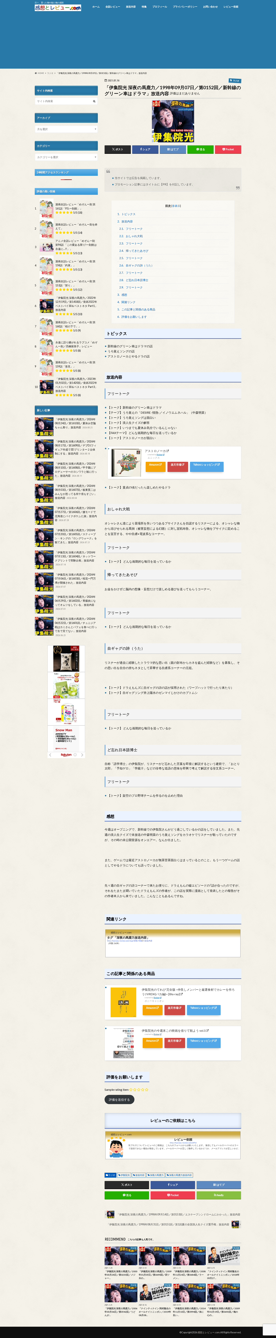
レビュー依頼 (231, 6)
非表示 (176, 205)
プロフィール (159, 6)
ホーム (96, 6)
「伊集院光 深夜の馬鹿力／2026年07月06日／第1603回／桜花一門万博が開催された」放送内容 (75, 580)
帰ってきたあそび (133, 250)
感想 (122, 294)
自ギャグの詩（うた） (136, 265)
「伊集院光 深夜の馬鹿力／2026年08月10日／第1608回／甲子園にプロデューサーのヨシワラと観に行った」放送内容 (76, 469)
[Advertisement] (138, 42)
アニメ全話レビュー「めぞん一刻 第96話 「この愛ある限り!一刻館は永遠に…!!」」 (76, 244)
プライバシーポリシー (185, 6)
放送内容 (131, 6)
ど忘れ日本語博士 (133, 280)
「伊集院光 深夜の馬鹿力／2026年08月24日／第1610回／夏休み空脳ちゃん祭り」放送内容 (75, 423)
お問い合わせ (210, 6)
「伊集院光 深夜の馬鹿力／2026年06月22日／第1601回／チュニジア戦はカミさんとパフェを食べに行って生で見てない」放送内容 (76, 626)
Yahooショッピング (205, 464)
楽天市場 (176, 464)
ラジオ (111, 1175)
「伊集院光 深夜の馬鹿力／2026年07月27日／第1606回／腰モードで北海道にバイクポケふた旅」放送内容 (76, 514)
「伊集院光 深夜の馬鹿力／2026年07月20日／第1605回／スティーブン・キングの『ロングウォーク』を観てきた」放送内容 (76, 536)
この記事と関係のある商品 (136, 309)
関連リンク (126, 302)
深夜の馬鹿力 (157, 1175)
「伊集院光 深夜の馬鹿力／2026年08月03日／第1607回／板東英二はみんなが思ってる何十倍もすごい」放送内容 (76, 492)
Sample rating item (117, 1089)
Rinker (159, 455)
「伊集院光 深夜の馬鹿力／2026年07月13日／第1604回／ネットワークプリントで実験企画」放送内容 (75, 558)
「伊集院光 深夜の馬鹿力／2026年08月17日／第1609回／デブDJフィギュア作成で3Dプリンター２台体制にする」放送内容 (75, 447)
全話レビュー (113, 6)
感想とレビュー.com (209, 1332)
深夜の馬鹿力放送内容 (180, 1175)
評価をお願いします (132, 316)
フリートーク (131, 228)
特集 (144, 6)
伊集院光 (125, 1175)
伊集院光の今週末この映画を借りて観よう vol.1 (174, 1030)
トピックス (126, 214)
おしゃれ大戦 (131, 236)
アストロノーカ (155, 451)
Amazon (154, 464)
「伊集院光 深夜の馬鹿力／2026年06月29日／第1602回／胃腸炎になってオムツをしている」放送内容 (75, 602)
